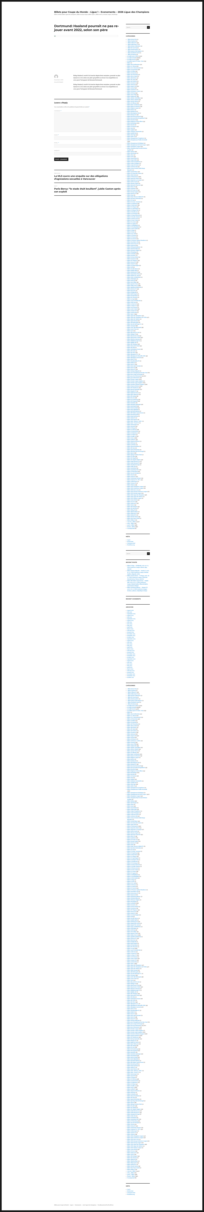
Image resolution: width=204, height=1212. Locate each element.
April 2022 (129, 667)
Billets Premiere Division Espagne (135, 384)
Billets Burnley (131, 125)
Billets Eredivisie (131, 188)
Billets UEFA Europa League (134, 493)
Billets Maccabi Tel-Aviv (133, 332)
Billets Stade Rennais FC (133, 463)
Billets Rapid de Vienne (133, 392)
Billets (128, 63)
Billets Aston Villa (131, 94)
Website (57, 150)
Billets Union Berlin (132, 500)
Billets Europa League (132, 192)
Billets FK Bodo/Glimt (132, 248)
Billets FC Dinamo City (132, 210)
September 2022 (131, 659)
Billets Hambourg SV (132, 272)
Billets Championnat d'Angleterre (135, 138)
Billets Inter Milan (131, 282)
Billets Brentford (131, 119)
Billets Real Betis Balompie (134, 404)
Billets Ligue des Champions (134, 315)
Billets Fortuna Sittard (132, 257)
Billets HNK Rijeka (131, 279)
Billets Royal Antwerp (132, 416)
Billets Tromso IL (131, 483)
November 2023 (131, 635)
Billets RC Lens (131, 397)
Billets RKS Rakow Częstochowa (135, 413)
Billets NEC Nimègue (132, 344)
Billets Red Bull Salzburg (133, 411)
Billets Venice (130, 505)
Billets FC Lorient (131, 222)
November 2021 (131, 675)
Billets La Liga (130, 299)
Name (56, 135)
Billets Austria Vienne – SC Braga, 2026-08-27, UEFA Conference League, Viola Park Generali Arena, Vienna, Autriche (138, 577)
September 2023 (131, 639)
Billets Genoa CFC (131, 262)
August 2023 (130, 640)
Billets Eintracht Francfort (133, 185)
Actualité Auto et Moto (132, 56)
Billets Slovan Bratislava (133, 446)
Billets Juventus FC (132, 289)
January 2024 (130, 632)
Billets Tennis (130, 475)
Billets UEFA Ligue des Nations (135, 496)
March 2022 (130, 669)
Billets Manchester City (133, 336)
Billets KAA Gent (131, 290)
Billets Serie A (130, 438)
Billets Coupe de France (133, 165)
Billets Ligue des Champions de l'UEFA (137, 317)
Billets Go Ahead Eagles (133, 265)
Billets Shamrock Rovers (133, 441)
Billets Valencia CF (131, 503)
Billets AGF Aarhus (132, 81)
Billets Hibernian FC (132, 44)
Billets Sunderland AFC (133, 470)
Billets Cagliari (130, 130)
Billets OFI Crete (131, 351)
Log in (128, 540)
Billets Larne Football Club (133, 300)
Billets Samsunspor (132, 424)
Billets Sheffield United (133, 53)
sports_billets (130, 525)
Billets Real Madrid (132, 406)
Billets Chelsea (131, 151)
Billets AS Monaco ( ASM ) (133, 91)
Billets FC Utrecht (131, 238)
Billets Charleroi (131, 41)
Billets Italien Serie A (132, 285)
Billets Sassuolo (131, 426)
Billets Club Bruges (132, 153)
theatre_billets (131, 526)
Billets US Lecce (131, 501)
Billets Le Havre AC (132, 304)
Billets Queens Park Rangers (134, 51)
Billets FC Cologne (131, 207)
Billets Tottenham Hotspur (134, 478)
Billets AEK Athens (132, 78)
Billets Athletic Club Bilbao (133, 98)
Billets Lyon (130, 331)
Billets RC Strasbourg (132, 399)
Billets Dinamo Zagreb (132, 183)
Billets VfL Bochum (132, 508)
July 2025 (129, 617)
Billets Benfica (131, 109)
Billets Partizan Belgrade (133, 371)
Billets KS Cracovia (132, 47)
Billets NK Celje (131, 347)
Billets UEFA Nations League (134, 498)
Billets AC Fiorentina (132, 69)
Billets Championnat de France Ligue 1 (136, 145)
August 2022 (130, 660)
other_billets (130, 523)
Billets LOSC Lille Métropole (134, 327)
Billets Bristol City (132, 39)
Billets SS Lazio (131, 456)
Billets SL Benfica (131, 444)
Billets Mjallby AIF (131, 342)
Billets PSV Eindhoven (132, 387)
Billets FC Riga (130, 230)
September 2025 (131, 613)
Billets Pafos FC (131, 359)
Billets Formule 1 (131, 255)
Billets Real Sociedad (132, 408)
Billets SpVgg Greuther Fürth (134, 454)
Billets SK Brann (131, 443)
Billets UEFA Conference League (135, 488)
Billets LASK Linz (131, 302)
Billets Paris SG (131, 367)
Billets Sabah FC (131, 418)
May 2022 (129, 665)
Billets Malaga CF (131, 334)
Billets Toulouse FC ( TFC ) (133, 480)
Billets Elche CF (131, 186)
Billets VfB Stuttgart (132, 506)
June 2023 (129, 644)
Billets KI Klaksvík (131, 292)
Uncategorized (131, 528)
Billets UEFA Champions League (135, 486)
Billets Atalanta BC (131, 96)
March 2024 (130, 629)
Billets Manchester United (133, 337)
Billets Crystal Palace (132, 171)
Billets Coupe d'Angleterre (133, 161)
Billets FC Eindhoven (132, 212)
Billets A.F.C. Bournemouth (134, 68)
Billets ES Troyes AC (132, 190)
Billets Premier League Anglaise (135, 381)
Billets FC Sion (130, 232)
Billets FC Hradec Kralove (133, 217)
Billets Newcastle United (133, 346)
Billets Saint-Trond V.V (133, 423)
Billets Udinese (131, 485)
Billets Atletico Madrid (132, 99)
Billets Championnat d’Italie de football (137, 140)
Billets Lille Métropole (132, 322)
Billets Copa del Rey (132, 158)
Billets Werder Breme (132, 516)
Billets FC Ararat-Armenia (133, 202)
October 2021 (130, 677)
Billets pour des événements (134, 376)
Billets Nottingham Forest (133, 349)
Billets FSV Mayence (132, 260)
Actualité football (58, 82)
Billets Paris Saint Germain (134, 366)
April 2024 (129, 627)
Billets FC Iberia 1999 (132, 218)
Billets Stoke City (131, 466)
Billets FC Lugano (131, 223)
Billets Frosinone (131, 258)
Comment (57, 111)
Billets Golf (130, 267)
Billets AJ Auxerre (131, 83)
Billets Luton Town (132, 329)
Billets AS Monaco (131, 89)
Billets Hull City (131, 280)
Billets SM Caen (131, 448)
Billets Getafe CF (131, 264)
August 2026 (130, 610)
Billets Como (130, 156)
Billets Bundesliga (131, 123)
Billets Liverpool (131, 325)
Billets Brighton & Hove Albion (135, 121)
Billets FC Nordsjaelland (133, 227)
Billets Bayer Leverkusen (133, 104)
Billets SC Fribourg (132, 429)
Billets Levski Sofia (132, 312)
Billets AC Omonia (131, 73)
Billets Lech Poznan (132, 307)
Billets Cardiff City (131, 133)
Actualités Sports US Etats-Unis (135, 61)
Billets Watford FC (131, 515)
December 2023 (131, 634)
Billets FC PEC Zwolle (132, 228)
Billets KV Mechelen (132, 295)
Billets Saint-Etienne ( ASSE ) (134, 421)
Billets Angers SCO (132, 86)
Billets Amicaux (131, 84)
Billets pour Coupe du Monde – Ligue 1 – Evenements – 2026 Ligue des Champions (101, 12)
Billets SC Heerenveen (132, 431)
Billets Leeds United (132, 309)
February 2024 (131, 630)
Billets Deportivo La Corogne (134, 180)
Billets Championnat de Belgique (135, 143)
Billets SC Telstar (131, 434)
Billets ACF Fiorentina (132, 74)
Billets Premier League (132, 379)
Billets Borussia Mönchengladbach (136, 118)
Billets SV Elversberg (132, 471)
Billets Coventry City (132, 166)
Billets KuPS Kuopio (132, 294)
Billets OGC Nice (131, 352)
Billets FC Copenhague (132, 208)
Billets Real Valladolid (132, 409)
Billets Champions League (133, 146)
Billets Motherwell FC (132, 49)
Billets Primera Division (133, 386)
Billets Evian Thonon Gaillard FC (135, 197)
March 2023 (130, 649)
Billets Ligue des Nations (133, 319)
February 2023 (130, 650)
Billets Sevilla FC (131, 439)
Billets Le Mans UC (132, 305)
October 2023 (130, 637)
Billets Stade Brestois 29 (133, 461)
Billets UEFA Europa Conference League (137, 491)
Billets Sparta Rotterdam (133, 449)
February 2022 (131, 670)
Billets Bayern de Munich (133, 106)
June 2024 (129, 624)
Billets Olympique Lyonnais (134, 357)
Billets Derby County (132, 181)
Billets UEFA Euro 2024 (133, 490)
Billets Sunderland (132, 468)
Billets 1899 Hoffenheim (133, 64)
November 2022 (131, 655)
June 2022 (129, 664)
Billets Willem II (131, 520)
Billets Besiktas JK (131, 111)
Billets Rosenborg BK (132, 414)
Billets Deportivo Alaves (133, 178)
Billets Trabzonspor (132, 481)
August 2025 (130, 615)
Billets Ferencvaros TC (132, 243)
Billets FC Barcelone (132, 205)
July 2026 (129, 612)
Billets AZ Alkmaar (132, 103)
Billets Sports (130, 453)
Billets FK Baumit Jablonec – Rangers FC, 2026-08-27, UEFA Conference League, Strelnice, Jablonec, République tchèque (137, 589)
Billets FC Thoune (131, 235)
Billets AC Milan (131, 71)
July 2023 (129, 642)
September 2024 (131, 618)
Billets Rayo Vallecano (132, 394)
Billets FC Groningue (132, 213)
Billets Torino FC (131, 476)
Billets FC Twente (131, 237)
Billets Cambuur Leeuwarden (134, 131)
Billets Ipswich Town (132, 284)
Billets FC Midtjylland (132, 225)
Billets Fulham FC (132, 42)
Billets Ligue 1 (130, 314)
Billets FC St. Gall (131, 233)
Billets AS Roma (131, 93)
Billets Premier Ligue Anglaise (134, 382)
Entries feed (130, 541)
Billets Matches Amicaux (133, 339)
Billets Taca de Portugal (133, 473)
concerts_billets (131, 521)
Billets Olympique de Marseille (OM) (136, 356)
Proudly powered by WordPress (105, 1205)
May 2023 (129, 645)
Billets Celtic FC (131, 136)
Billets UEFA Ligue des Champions (135, 495)
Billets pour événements (133, 377)
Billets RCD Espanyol (132, 401)
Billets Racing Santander (133, 389)
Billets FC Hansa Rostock (133, 215)
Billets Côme (130, 155)
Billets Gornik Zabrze (132, 269)
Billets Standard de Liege (133, 464)
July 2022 (129, 662)
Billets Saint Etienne (132, 419)
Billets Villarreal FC (132, 513)
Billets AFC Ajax (131, 79)
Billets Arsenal (131, 88)
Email (56, 142)
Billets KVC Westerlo (132, 297)
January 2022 (130, 672)
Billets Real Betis (131, 403)
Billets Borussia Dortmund (134, 116)
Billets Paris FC (131, 364)
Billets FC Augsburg (132, 203)
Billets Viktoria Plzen (132, 511)
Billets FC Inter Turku (132, 220)
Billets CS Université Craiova (134, 173)
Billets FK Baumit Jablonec (133, 247)
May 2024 (129, 625)
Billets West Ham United (133, 518)
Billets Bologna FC (131, 114)
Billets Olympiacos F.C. (132, 354)
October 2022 (130, 657)
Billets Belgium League (133, 108)
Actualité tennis (131, 59)
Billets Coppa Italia (132, 160)
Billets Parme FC (131, 369)
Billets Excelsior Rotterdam (134, 198)
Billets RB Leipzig (131, 396)
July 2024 (129, 622)
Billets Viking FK (131, 510)
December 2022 (131, 654)
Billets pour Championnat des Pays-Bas (137, 372)
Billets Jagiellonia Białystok (134, 287)
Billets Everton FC (131, 193)
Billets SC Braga (131, 428)
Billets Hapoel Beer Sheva (133, 274)
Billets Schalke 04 (131, 436)
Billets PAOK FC (131, 362)
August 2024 (130, 620)
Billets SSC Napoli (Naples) (134, 459)
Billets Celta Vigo (131, 135)
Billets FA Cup (130, 200)
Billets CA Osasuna (132, 126)
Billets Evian (130, 195)
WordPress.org (131, 545)
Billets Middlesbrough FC (133, 341)
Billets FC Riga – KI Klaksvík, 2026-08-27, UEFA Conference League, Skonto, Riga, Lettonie (138, 567)
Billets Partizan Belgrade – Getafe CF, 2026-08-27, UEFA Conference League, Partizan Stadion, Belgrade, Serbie (138, 572)
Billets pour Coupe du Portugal (134, 374)
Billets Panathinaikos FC (133, 361)
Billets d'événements (132, 176)
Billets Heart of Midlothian (134, 277)
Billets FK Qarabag (131, 252)
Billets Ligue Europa (132, 320)
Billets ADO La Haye (132, 76)
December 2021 (131, 674)
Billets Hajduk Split (132, 270)
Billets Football (131, 253)
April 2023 (129, 647)
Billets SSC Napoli (131, 458)
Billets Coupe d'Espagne (133, 163)
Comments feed (131, 543)
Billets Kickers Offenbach (133, 46)
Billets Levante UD (131, 310)
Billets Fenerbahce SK (132, 242)
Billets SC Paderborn (132, 433)
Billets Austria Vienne (132, 101)
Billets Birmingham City (133, 113)
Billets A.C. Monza (131, 66)
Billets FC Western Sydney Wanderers (136, 240)
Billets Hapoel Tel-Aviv (133, 275)
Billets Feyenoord (131, 245)
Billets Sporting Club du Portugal (135, 451)
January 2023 (130, 652)
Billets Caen (130, 128)
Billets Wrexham (131, 54)
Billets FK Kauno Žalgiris (133, 250)
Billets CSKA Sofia (131, 175)
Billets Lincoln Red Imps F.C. (134, 324)
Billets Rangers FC (131, 391)
